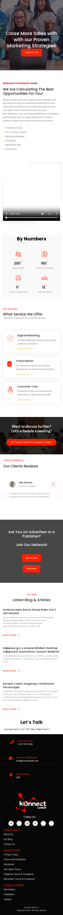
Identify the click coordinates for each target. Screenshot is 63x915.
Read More (10, 635)
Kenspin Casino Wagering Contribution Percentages (28, 685)
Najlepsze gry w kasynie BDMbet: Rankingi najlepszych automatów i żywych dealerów (31, 649)
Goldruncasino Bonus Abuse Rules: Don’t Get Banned (29, 611)
